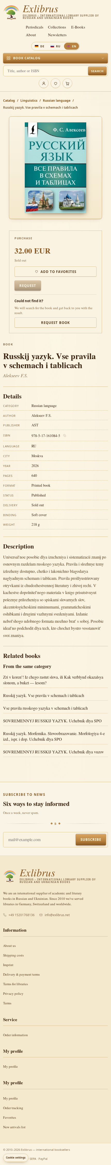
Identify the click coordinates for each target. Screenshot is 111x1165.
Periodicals (34, 27)
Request (27, 285)
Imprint (8, 964)
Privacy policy (13, 993)
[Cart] (67, 83)
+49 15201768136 (22, 915)
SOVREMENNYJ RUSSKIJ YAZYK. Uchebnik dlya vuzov (53, 751)
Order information (15, 1035)
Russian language (56, 100)
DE (42, 46)
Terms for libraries (15, 984)
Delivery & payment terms (21, 974)
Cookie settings (16, 1157)
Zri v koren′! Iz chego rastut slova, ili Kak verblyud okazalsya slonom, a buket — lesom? (53, 679)
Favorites (9, 1117)
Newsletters (57, 34)
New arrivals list (14, 1127)
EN (74, 46)
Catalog (9, 100)
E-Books (78, 27)
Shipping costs (13, 955)
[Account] (44, 83)
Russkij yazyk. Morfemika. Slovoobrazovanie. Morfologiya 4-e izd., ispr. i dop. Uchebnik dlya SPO (54, 736)
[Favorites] (55, 83)
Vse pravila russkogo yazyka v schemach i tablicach (45, 708)
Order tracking (13, 1107)
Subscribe (91, 839)
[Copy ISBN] (65, 436)
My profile (10, 1066)
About (31, 34)
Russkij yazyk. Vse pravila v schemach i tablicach (43, 695)
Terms (7, 1003)
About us (9, 945)
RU (58, 46)
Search (97, 71)
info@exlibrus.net (57, 915)
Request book (55, 322)
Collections (57, 27)
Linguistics (28, 100)
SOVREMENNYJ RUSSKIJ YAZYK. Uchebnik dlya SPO (52, 720)
